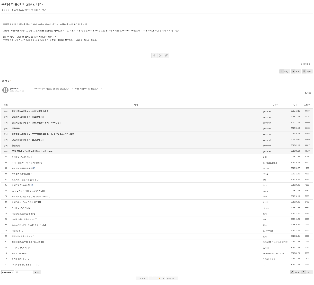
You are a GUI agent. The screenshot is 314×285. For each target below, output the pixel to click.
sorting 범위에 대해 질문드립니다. (27, 190)
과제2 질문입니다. (20, 185)
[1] (31, 156)
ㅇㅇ (265, 196)
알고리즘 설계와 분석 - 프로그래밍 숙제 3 (30, 111)
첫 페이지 (143, 278)
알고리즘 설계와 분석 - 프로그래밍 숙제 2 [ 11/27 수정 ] (36, 122)
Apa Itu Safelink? (19, 253)
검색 (37, 272)
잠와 (265, 236)
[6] (28, 259)
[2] (31, 168)
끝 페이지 (171, 278)
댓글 (309, 93)
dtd (264, 179)
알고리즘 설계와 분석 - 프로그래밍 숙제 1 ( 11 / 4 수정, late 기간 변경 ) (43, 134)
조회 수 (307, 104)
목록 (309, 71)
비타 (265, 157)
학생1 (265, 202)
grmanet (14, 88)
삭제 (297, 71)
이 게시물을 (305, 64)
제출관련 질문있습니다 (22, 213)
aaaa (265, 191)
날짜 (295, 104)
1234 (265, 174)
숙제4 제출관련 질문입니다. (22, 4)
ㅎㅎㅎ (266, 208)
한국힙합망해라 (270, 162)
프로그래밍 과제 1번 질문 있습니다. (27, 224)
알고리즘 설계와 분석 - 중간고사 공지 (28, 139)
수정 (286, 71)
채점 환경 (16, 230)
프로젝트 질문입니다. (21, 174)
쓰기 (297, 272)
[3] (36, 219)
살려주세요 (268, 230)
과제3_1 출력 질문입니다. (23, 219)
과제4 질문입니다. (20, 247)
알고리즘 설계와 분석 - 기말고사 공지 (28, 116)
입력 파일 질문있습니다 (22, 236)
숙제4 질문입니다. (20, 207)
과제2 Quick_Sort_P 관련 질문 (25, 202)
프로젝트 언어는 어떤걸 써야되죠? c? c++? (30, 196)
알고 (265, 185)
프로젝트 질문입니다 (21, 168)
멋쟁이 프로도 (269, 259)
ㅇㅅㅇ (266, 168)
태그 (308, 272)
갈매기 (266, 247)
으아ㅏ (266, 213)
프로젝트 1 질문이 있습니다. (24, 179)
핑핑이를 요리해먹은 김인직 (275, 242)
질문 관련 (16, 128)
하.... (265, 225)
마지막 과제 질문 (19, 259)
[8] (29, 207)
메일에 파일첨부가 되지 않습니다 (26, 242)
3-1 (264, 219)
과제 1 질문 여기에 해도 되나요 (25, 162)
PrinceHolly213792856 (273, 253)
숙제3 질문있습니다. (21, 156)
